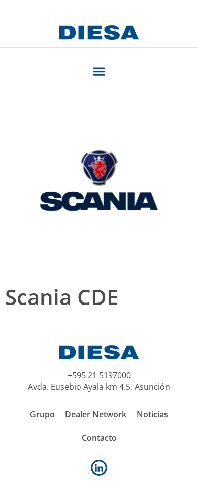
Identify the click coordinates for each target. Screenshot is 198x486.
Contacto (99, 437)
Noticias (152, 414)
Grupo (42, 414)
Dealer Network (95, 414)
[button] (99, 71)
